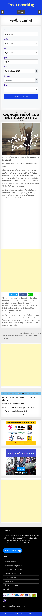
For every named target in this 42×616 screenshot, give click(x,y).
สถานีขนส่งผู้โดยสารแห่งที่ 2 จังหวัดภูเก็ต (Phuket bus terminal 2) (21, 116)
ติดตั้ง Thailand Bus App (11, 585)
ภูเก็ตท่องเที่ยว (7, 318)
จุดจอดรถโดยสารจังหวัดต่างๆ (12, 574)
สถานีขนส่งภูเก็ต (11, 325)
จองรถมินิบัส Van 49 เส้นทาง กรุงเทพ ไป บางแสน (18, 407)
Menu (22, 12)
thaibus (10, 308)
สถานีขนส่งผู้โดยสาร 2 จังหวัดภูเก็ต (20, 320)
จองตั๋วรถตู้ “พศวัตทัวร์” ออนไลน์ (13, 404)
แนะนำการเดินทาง (21, 112)
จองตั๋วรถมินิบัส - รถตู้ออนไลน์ (12, 566)
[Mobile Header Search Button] (39, 12)
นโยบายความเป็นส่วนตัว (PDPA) (14, 606)
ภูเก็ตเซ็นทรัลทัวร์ (18, 318)
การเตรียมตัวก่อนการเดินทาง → (30, 333)
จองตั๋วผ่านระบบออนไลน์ (30, 313)
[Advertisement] (21, 270)
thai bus (14, 305)
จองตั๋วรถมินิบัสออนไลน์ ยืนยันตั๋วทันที (14, 411)
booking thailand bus (22, 300)
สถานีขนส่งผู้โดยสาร (9, 581)
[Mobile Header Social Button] (2, 12)
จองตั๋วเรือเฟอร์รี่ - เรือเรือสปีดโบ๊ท (14, 570)
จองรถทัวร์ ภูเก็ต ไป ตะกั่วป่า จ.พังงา (14, 415)
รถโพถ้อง (27, 318)
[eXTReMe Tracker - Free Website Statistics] (5, 602)
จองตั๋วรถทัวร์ (6, 315)
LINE (31, 294)
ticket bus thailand (16, 310)
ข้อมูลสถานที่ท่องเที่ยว (10, 577)
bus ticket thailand (17, 303)
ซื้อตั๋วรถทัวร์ (31, 315)
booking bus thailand (19, 298)
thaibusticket (19, 308)
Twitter (15, 294)
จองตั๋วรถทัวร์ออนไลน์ (19, 315)
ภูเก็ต (37, 315)
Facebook (23, 294)
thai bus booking (24, 305)
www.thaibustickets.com (11, 313)
